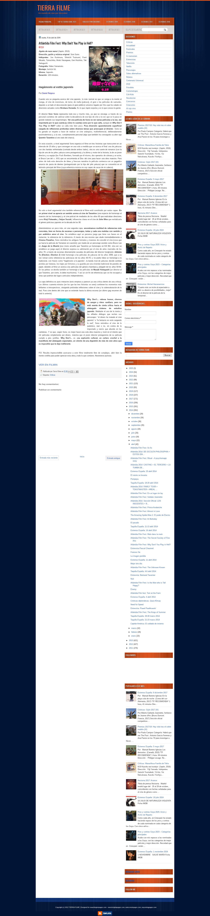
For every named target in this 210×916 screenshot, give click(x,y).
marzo (134, 628)
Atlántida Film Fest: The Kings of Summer (148, 612)
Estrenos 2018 (129, 22)
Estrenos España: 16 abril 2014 (144, 530)
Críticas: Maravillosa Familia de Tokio (153, 145)
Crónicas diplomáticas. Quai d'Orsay (146, 601)
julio (133, 433)
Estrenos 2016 (164, 22)
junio (133, 437)
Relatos (129, 77)
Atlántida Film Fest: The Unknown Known (148, 567)
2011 (131, 648)
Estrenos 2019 (112, 22)
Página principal (45, 22)
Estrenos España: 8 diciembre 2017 (152, 196)
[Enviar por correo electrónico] (69, 371)
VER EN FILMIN (48, 364)
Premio (129, 112)
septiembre (136, 425)
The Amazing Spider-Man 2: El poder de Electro (150, 515)
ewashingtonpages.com (98, 907)
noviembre (135, 418)
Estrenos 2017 (147, 22)
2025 (131, 368)
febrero (134, 632)
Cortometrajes (132, 91)
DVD (128, 84)
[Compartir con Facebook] (77, 371)
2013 (131, 640)
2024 (131, 372)
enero (133, 636)
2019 (131, 391)
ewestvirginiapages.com (116, 907)
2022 (131, 380)
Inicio (82, 457)
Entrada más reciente (49, 458)
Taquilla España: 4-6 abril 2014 (143, 571)
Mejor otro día (136, 564)
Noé (132, 579)
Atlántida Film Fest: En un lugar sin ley (147, 493)
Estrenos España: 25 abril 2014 (144, 471)
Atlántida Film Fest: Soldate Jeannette (146, 497)
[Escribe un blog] (71, 371)
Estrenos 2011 (114, 29)
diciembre (135, 414)
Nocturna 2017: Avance (147, 213)
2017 (131, 399)
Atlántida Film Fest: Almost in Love (145, 511)
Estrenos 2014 (62, 29)
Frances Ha (135, 552)
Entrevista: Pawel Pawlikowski (143, 608)
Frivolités (130, 87)
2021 (131, 383)
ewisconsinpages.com (133, 907)
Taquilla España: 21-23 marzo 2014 (145, 620)
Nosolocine (130, 98)
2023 (131, 376)
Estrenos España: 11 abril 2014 (143, 560)
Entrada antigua (113, 458)
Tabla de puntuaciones (91, 22)
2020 (131, 387)
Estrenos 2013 (79, 29)
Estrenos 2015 (44, 29)
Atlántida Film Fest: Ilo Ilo (141, 448)
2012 (131, 644)
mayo (133, 440)
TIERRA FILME (53, 7)
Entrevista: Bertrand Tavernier (143, 575)
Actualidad (130, 45)
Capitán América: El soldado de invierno (147, 624)
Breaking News (133, 871)
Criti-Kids (130, 94)
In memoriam (131, 56)
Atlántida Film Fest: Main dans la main (147, 534)
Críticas (52, 375)
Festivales (130, 49)
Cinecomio (130, 105)
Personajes (131, 70)
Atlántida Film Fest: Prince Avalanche (146, 507)
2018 (131, 395)
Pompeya (134, 479)
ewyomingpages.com (149, 907)
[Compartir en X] (74, 371)
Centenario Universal (134, 80)
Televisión (130, 63)
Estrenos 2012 (97, 29)
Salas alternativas (133, 73)
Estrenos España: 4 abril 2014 (143, 597)
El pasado (135, 523)
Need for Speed (137, 604)
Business (130, 880)
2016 (131, 403)
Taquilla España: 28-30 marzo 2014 (145, 616)
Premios (129, 52)
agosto (134, 429)
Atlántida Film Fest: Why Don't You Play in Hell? (151, 545)
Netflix (129, 66)
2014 (131, 410)
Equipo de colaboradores (136, 29)
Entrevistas (131, 59)
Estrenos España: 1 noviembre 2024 (153, 852)
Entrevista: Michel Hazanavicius (151, 284)
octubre (134, 421)
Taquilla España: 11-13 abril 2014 (144, 526)
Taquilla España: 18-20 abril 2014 (144, 483)
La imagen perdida (138, 556)
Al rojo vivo (131, 108)
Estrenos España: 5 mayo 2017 (151, 179)
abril (133, 444)
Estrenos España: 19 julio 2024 (151, 230)
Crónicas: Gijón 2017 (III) (148, 162)
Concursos (130, 101)
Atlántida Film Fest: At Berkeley (144, 519)
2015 (131, 406)
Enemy (133, 589)
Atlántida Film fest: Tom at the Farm (146, 593)
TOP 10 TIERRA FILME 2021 (67, 22)
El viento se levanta (139, 475)
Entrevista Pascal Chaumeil (142, 548)
